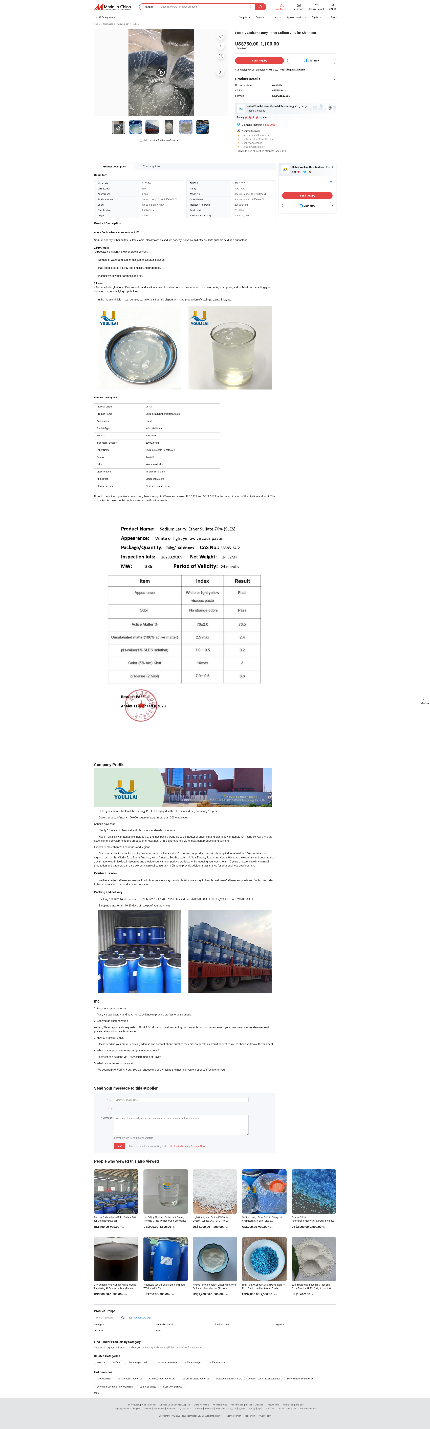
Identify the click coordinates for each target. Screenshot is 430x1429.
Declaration (250, 1415)
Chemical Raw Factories (161, 1378)
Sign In (240, 151)
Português (159, 1408)
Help (276, 17)
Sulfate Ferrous (217, 1362)
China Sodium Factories (130, 1378)
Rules (334, 17)
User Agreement (234, 1415)
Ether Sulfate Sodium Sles (300, 1378)
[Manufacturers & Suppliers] (112, 6)
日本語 (252, 1408)
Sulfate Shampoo (193, 1362)
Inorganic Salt (123, 24)
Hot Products (133, 1404)
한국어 (242, 1408)
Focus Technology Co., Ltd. (193, 1415)
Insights (300, 1404)
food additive (222, 1324)
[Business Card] (331, 181)
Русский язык (185, 1408)
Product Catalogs (141, 1317)
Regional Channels (254, 1404)
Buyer (259, 17)
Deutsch (209, 1408)
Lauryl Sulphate (148, 1386)
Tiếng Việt (291, 1408)
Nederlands (221, 1408)
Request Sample (295, 69)
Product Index (273, 1404)
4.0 (294, 172)
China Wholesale (201, 1404)
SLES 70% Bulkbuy (172, 1386)
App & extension (295, 17)
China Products (149, 1404)
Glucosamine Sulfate (166, 1362)
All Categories (106, 17)
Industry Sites (236, 1404)
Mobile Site (288, 1404)
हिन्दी (260, 1408)
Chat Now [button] (313, 60)
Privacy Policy (265, 1415)
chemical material (164, 1324)
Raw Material (104, 1378)
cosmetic (98, 1330)
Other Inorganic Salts (138, 1362)
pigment (279, 1324)
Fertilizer (101, 1362)
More (97, 1392)
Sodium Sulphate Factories (195, 1378)
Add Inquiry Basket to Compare (161, 140)
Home (97, 24)
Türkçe (281, 1408)
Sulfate (136, 24)
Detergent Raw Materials (229, 1378)
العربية (233, 1408)
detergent (99, 1324)
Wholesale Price (219, 1404)
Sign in (332, 8)
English (136, 1408)
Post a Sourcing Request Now (187, 1146)
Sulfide (116, 1362)
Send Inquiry (259, 60)
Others (158, 1330)
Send (119, 1145)
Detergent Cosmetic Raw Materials (115, 1386)
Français (171, 1408)
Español (147, 1408)
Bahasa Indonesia (308, 1408)
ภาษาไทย (270, 1408)
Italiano (198, 1408)
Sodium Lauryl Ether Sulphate (264, 1378)
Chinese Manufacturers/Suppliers (175, 1404)
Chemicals (108, 24)
